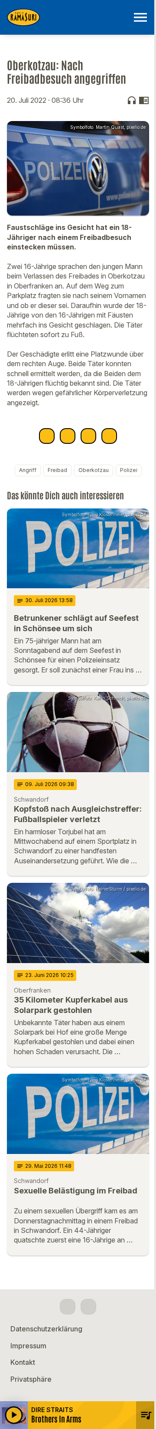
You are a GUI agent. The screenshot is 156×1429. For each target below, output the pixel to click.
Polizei (128, 470)
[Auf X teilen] (68, 436)
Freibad (57, 470)
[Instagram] (88, 1307)
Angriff (27, 470)
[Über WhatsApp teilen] (88, 436)
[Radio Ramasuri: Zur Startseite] (67, 17)
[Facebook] (68, 1307)
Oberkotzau (93, 470)
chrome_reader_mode (144, 100)
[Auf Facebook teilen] (47, 436)
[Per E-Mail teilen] (109, 436)
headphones (132, 100)
